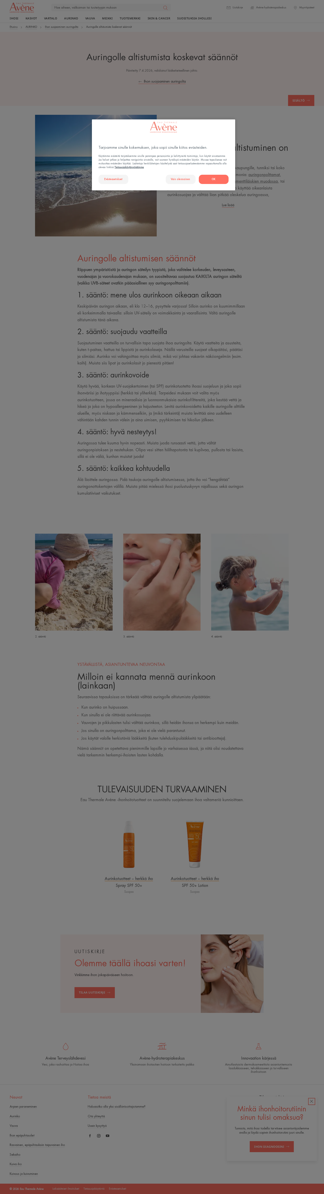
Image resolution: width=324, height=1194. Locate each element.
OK (214, 179)
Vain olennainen (180, 179)
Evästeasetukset (113, 179)
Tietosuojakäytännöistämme (129, 167)
